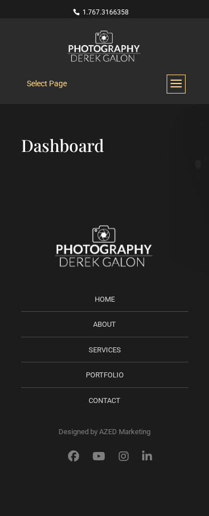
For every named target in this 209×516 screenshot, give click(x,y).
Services (105, 350)
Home (105, 299)
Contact (104, 400)
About (104, 324)
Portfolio (105, 375)
